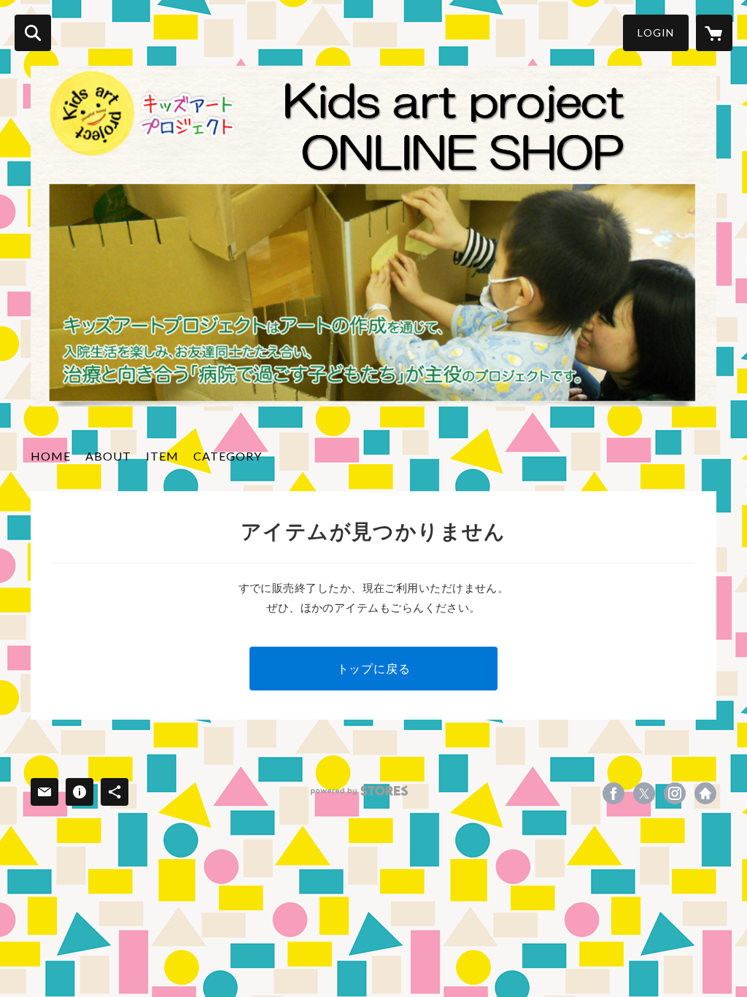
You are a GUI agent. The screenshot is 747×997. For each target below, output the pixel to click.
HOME (51, 456)
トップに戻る (374, 668)
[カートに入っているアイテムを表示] (714, 33)
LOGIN (656, 32)
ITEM (162, 456)
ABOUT (108, 456)
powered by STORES (359, 790)
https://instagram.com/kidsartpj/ (675, 793)
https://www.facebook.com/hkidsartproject (613, 793)
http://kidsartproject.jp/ (705, 793)
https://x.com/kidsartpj (644, 793)
